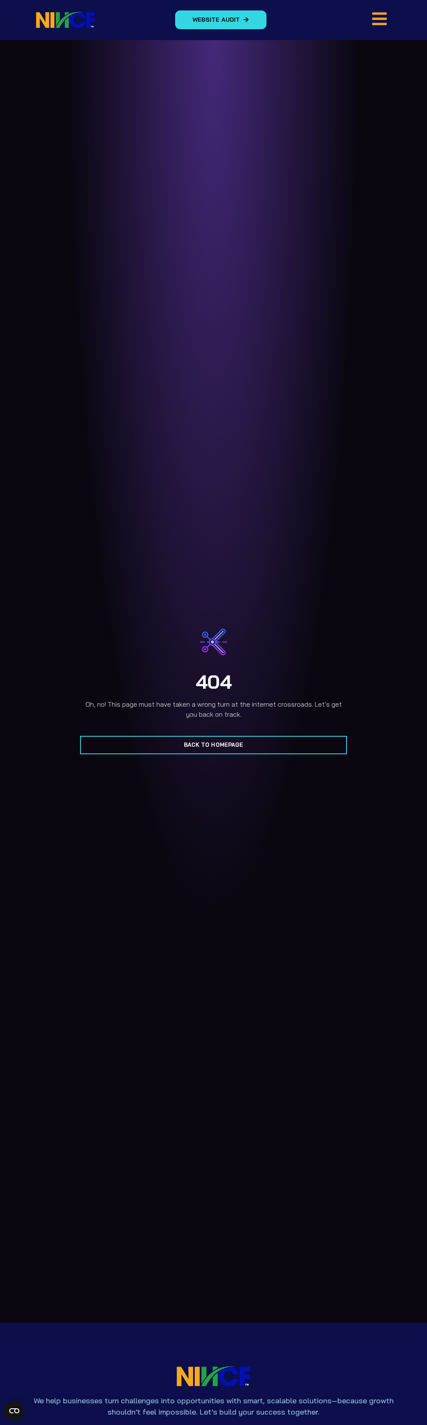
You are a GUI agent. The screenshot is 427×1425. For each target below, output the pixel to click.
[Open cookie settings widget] (14, 1411)
